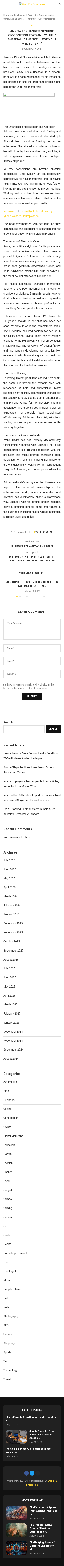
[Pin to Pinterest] (47, 532)
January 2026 (11, 915)
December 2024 (13, 1032)
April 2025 (9, 996)
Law (5, 1262)
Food (6, 1181)
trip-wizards (10, 211)
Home (6, 15)
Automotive (10, 1082)
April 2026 (9, 887)
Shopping (9, 1343)
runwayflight (27, 211)
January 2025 (11, 1023)
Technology (10, 1370)
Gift (5, 1226)
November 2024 (13, 1041)
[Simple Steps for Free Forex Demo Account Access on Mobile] (16, 1437)
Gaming (7, 1208)
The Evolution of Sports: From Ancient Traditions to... (43, 1511)
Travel (7, 1379)
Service (7, 1334)
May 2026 (9, 878)
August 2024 (11, 1059)
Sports (7, 1352)
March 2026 (10, 896)
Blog (6, 1091)
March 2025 (10, 1005)
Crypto (7, 1127)
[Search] (60, 4)
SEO (6, 1325)
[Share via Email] (51, 532)
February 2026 (12, 906)
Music (7, 1280)
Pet (5, 1298)
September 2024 (13, 1050)
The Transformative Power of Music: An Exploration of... (40, 1528)
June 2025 (9, 978)
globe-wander (12, 216)
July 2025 (9, 969)
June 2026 (9, 870)
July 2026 (9, 860)
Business (9, 1100)
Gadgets (8, 1190)
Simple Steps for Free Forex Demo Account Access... (41, 1435)
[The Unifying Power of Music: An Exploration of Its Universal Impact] (16, 1548)
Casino (7, 1109)
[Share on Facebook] (40, 532)
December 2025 (13, 923)
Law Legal (9, 1271)
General (7, 1217)
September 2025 (13, 951)
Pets (6, 1307)
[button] (6, 589)
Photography (11, 1316)
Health (7, 1244)
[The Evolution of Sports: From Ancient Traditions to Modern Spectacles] (16, 1513)
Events (7, 1154)
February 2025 (12, 1014)
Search (8, 723)
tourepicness (31, 216)
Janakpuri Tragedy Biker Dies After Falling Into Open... (32, 584)
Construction (10, 1118)
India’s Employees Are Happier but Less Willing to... (28, 1450)
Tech (6, 1361)
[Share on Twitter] (43, 532)
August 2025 (11, 960)
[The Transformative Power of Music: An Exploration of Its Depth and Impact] (16, 1530)
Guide (6, 1235)
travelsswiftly (44, 211)
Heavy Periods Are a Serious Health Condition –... (32, 1418)
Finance (7, 1172)
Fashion (8, 1163)
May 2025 (9, 987)
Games (7, 1199)
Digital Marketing (13, 1136)
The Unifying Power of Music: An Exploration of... (42, 1546)
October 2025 (11, 942)
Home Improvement (15, 1253)
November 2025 (13, 933)
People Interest (12, 1289)
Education (9, 1145)
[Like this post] (36, 532)
